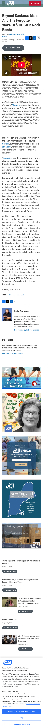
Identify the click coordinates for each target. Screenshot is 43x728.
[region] (21, 693)
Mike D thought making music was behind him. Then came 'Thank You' (29, 638)
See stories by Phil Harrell (12, 353)
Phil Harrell (7, 339)
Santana (5, 144)
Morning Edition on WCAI (18, 295)
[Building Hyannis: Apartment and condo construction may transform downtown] (21, 535)
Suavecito (7, 158)
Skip (21, 718)
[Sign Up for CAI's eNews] (21, 455)
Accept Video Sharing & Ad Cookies (21, 711)
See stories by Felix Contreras (26, 330)
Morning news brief (9, 620)
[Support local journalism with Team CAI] (21, 378)
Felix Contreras (15, 34)
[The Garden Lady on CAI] (21, 412)
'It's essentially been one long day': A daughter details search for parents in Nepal (29, 600)
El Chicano (6, 147)
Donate (36, 3)
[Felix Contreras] (7, 314)
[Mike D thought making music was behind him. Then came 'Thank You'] (9, 639)
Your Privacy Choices (21, 724)
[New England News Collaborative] (21, 499)
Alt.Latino (16, 105)
